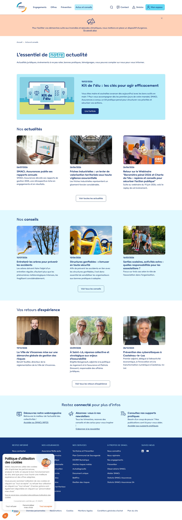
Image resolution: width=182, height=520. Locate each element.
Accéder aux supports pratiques (143, 425)
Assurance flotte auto (51, 451)
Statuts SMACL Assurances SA (120, 482)
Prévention (66, 7)
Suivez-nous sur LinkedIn (142, 451)
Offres (54, 7)
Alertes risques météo (82, 464)
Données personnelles (35, 510)
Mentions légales (85, 510)
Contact (125, 7)
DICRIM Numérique (81, 460)
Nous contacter (19, 451)
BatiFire (76, 478)
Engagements (39, 7)
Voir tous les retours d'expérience (91, 384)
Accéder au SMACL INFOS (36, 422)
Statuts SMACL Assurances (119, 478)
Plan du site (133, 510)
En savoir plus (90, 30)
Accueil (19, 42)
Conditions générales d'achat (110, 510)
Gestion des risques (81, 482)
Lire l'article (90, 111)
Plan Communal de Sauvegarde (86, 455)
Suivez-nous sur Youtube (147, 451)
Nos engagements (115, 460)
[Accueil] (23, 7)
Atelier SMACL (113, 473)
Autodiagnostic (79, 469)
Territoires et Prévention (83, 451)
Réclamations (56, 510)
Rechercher (111, 7)
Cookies (69, 510)
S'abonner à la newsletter (88, 429)
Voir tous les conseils (91, 288)
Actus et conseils (84, 7)
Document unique (80, 473)
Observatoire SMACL (116, 469)
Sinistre (139, 7)
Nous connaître (114, 451)
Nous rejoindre (113, 455)
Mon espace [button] (156, 7)
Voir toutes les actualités (91, 198)
